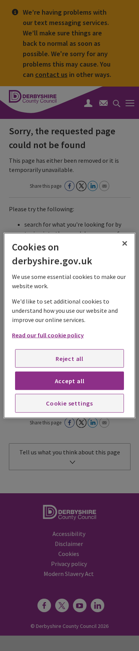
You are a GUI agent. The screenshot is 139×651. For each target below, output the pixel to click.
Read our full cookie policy (48, 335)
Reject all (69, 358)
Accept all (70, 381)
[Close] (124, 243)
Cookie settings (69, 403)
